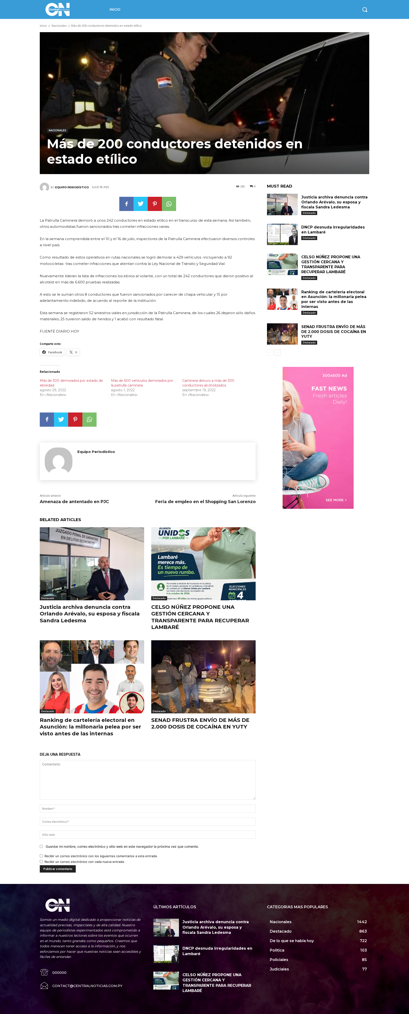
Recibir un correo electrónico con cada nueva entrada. (84, 862)
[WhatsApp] (169, 204)
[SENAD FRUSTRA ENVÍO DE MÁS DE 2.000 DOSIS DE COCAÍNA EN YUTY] (203, 676)
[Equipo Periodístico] (45, 187)
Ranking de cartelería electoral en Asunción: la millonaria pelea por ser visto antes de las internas (90, 727)
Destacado (47, 598)
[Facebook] (126, 204)
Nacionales (59, 26)
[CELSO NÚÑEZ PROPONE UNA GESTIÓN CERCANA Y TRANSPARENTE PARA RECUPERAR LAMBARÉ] (203, 563)
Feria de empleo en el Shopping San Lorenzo (205, 501)
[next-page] (277, 352)
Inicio (43, 26)
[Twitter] (140, 204)
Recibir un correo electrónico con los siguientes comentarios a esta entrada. (101, 856)
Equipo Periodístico (72, 187)
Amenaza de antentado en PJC (74, 501)
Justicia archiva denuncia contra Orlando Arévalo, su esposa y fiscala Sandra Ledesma (90, 614)
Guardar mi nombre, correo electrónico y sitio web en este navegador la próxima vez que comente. (122, 846)
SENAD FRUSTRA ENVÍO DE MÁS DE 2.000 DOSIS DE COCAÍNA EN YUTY (200, 723)
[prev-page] (270, 352)
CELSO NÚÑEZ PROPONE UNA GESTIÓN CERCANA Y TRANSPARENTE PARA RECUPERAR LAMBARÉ (200, 617)
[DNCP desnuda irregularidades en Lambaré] (282, 234)
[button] (364, 9)
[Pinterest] (155, 204)
